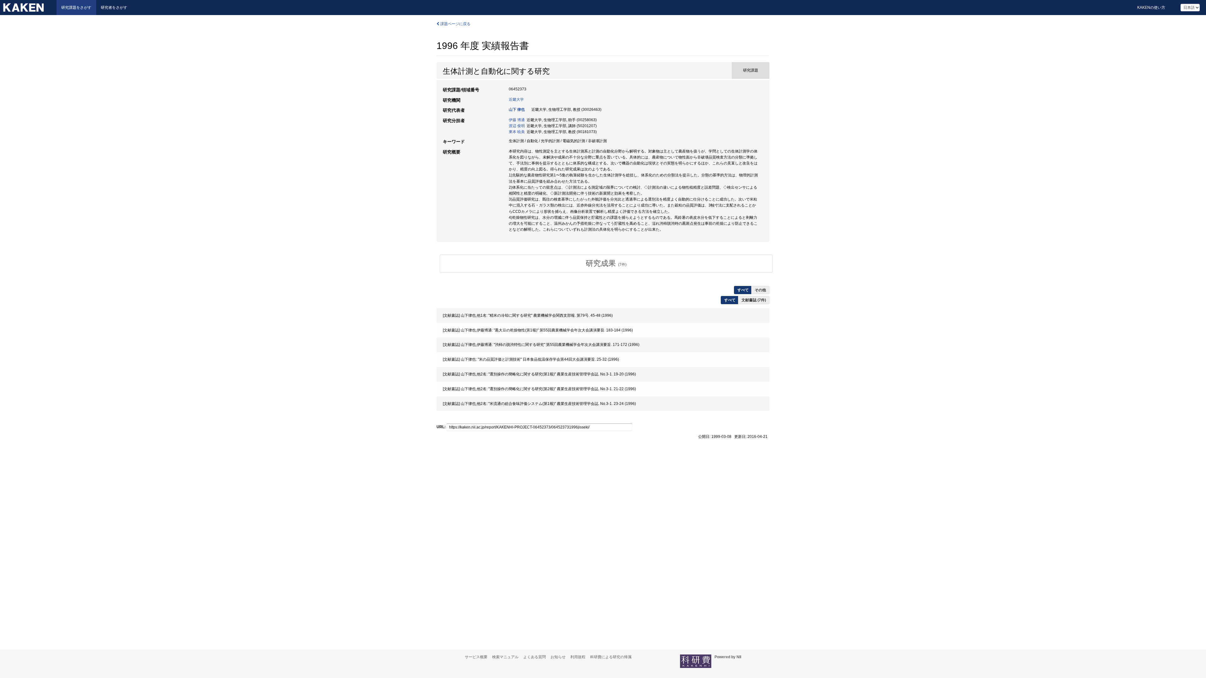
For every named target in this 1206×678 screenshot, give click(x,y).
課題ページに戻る (454, 24)
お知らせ (558, 657)
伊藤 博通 (517, 120)
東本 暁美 (517, 132)
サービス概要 (476, 657)
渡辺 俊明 (517, 126)
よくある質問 (534, 657)
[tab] (606, 263)
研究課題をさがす (76, 7)
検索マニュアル (505, 657)
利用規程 (577, 657)
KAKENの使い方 (1151, 7)
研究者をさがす (114, 7)
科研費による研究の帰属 (611, 657)
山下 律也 (517, 109)
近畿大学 (516, 99)
